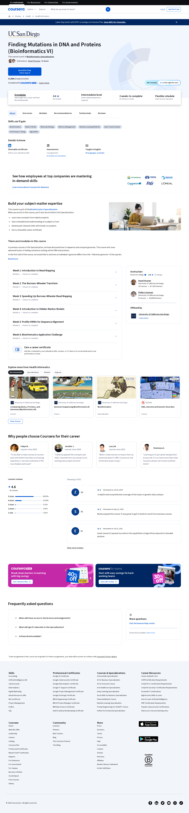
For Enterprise (14, 760)
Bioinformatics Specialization (43, 209)
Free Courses (14, 780)
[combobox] (74, 9)
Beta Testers (58, 733)
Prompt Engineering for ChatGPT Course (112, 707)
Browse (18, 16)
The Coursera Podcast (61, 741)
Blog (54, 737)
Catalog (12, 741)
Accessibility (102, 745)
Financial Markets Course (106, 699)
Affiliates (100, 760)
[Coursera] (16, 9)
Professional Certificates (18, 749)
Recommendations (63, 113)
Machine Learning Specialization (109, 703)
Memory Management (66, 127)
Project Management (17, 703)
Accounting (13, 676)
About (12, 113)
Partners (56, 729)
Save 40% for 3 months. (115, 22)
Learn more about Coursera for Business (30, 187)
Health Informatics (42, 16)
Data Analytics (14, 687)
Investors (100, 729)
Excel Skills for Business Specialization (112, 695)
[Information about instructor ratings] (145, 275)
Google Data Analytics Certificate (65, 684)
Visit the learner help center (142, 623)
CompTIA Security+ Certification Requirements (159, 687)
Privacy (100, 737)
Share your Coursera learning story (154, 711)
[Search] (108, 9)
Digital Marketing (15, 691)
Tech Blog (57, 745)
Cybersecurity (14, 684)
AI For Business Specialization (108, 680)
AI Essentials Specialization (107, 676)
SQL (10, 711)
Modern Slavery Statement (107, 764)
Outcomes (27, 113)
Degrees (12, 756)
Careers (12, 737)
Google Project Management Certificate (68, 691)
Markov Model (30, 127)
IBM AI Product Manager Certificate (66, 703)
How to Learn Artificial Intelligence (154, 699)
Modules (43, 113)
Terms (99, 733)
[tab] (16, 372)
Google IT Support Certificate (64, 687)
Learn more (44, 83)
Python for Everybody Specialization (111, 711)
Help (99, 741)
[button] (42, 9)
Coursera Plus (14, 745)
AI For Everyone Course (106, 684)
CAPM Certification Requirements (154, 680)
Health (28, 16)
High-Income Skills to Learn (151, 695)
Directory (100, 756)
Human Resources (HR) (17, 695)
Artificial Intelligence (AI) (18, 680)
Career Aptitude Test (149, 676)
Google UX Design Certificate (64, 695)
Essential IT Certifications (151, 691)
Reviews (102, 113)
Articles (100, 753)
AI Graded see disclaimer (56, 156)
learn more (151, 633)
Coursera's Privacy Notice (107, 656)
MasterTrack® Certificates (19, 753)
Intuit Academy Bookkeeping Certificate (68, 711)
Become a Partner (15, 772)
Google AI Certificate (61, 676)
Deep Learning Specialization (108, 691)
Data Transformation (112, 127)
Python (11, 707)
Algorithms (34, 132)
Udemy (11, 783)
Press (99, 726)
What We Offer (14, 729)
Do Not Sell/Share (104, 768)
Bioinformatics (15, 127)
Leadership (13, 733)
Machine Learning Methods (90, 127)
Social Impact (14, 776)
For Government (15, 764)
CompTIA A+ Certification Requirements (156, 684)
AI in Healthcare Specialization (108, 687)
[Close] (176, 22)
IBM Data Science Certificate (64, 707)
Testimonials (85, 113)
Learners (56, 726)
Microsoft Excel (14, 699)
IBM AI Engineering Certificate (64, 699)
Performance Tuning (17, 132)
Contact (100, 749)
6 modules (20, 95)
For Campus (13, 768)
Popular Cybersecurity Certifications (155, 707)
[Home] (9, 16)
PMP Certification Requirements (153, 703)
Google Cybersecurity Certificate (65, 680)
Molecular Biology (47, 127)
